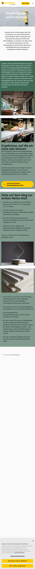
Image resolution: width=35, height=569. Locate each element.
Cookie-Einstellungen (17, 556)
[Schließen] (33, 541)
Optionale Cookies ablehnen (17, 561)
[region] (17, 554)
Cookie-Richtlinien (19, 552)
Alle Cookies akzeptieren (17, 566)
